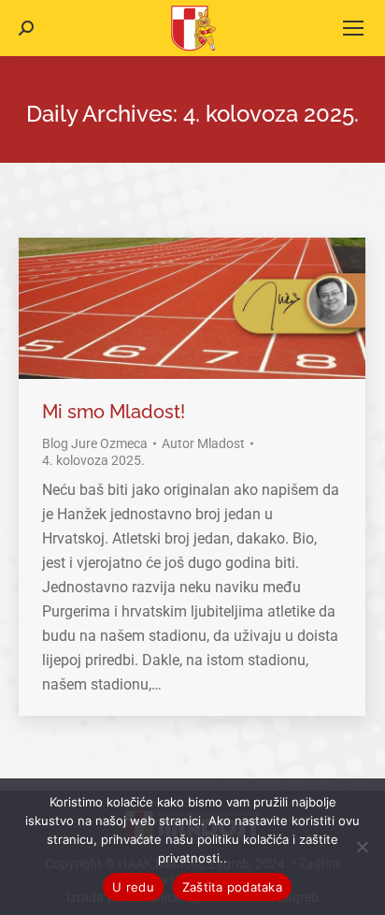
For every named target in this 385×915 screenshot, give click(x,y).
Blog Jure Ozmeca (95, 443)
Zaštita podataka (232, 886)
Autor (203, 443)
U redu (133, 886)
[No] (361, 846)
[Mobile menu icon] (353, 28)
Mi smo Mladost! (113, 411)
